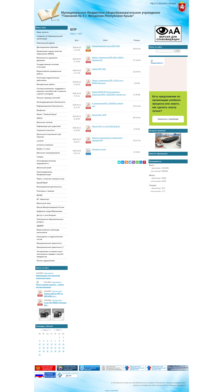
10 (40, 344)
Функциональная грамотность (49, 243)
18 (44, 348)
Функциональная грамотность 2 (50, 247)
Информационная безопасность (50, 106)
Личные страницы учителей (48, 98)
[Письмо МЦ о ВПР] (96, 121)
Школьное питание (45, 122)
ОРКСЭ (39, 118)
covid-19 (40, 141)
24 (40, 351)
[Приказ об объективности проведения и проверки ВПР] (105, 144)
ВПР (80, 34)
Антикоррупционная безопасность (51, 102)
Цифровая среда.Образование (49, 211)
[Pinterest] (144, 162)
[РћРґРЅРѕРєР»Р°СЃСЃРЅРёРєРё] (126, 162)
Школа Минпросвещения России (50, 207)
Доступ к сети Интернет (46, 215)
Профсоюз (41, 110)
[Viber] (133, 162)
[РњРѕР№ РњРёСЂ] (140, 162)
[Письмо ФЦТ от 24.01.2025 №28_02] (102, 132)
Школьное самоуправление (48, 153)
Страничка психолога (45, 130)
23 (63, 348)
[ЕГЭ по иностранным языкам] (45, 320)
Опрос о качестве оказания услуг (50, 179)
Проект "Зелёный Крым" (47, 114)
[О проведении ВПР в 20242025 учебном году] (105, 109)
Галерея (40, 157)
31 (40, 355)
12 (47, 344)
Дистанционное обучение (47, 47)
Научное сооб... (57, 291)
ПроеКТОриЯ (42, 183)
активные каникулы (45, 145)
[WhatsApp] (137, 162)
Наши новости (43, 32)
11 (43, 344)
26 (47, 351)
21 (55, 348)
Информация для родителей (49, 126)
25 (44, 351)
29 (59, 351)
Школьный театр (44, 203)
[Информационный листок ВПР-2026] (102, 52)
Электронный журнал (46, 43)
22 (59, 348)
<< (42, 330)
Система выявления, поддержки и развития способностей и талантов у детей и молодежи (51, 91)
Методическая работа (46, 84)
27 (51, 351)
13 (51, 344)
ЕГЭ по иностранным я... (43, 311)
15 (59, 344)
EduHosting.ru (181, 385)
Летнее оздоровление (46, 261)
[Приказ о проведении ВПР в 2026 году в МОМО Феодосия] (105, 86)
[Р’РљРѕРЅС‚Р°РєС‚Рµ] (122, 162)
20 (51, 348)
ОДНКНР (40, 226)
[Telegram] (130, 162)
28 (55, 351)
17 (40, 348)
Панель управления (111, 390)
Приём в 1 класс (43, 149)
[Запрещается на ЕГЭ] (58, 320)
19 (47, 348)
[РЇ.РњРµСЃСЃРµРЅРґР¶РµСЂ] (119, 162)
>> (50, 330)
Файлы (72, 34)
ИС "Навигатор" (43, 199)
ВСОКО (39, 195)
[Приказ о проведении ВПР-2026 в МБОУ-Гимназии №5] (105, 63)
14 (55, 344)
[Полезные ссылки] (95, 155)
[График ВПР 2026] (95, 75)
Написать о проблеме (168, 119)
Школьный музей (44, 168)
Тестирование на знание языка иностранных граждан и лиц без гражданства (50, 254)
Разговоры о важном (45, 191)
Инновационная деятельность (49, 187)
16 (63, 344)
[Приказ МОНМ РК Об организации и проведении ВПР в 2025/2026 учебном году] (105, 98)
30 (63, 351)
